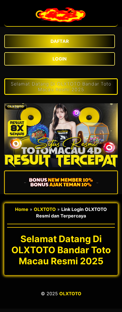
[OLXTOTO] (61, 23)
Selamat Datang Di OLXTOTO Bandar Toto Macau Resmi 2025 (61, 86)
